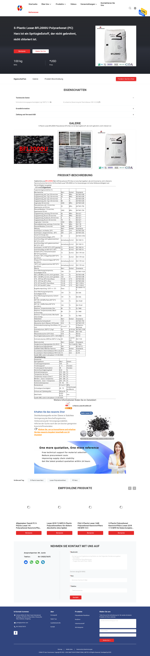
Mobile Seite (69, 649)
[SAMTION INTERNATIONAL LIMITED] (20, 8)
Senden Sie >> (107, 640)
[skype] (43, 562)
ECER (109, 652)
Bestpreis (21, 51)
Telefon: (73, 586)
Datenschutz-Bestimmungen (84, 649)
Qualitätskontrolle (56, 623)
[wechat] (37, 562)
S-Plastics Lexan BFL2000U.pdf (82, 405)
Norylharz (77, 619)
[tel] (49, 562)
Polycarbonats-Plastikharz (82, 615)
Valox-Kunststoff (79, 623)
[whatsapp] (31, 562)
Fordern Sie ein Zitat (126, 79)
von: (72, 576)
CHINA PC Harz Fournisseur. (47, 652)
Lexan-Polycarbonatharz (58, 480)
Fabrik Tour (54, 619)
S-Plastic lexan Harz (36, 480)
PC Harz (75, 480)
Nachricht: (74, 552)
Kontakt (76, 597)
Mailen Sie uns (40, 51)
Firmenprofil (54, 615)
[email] (26, 562)
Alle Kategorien (79, 627)
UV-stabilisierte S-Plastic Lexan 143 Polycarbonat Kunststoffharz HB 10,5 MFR (120, 525)
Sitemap (60, 649)
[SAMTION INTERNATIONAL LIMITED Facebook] (15, 633)
